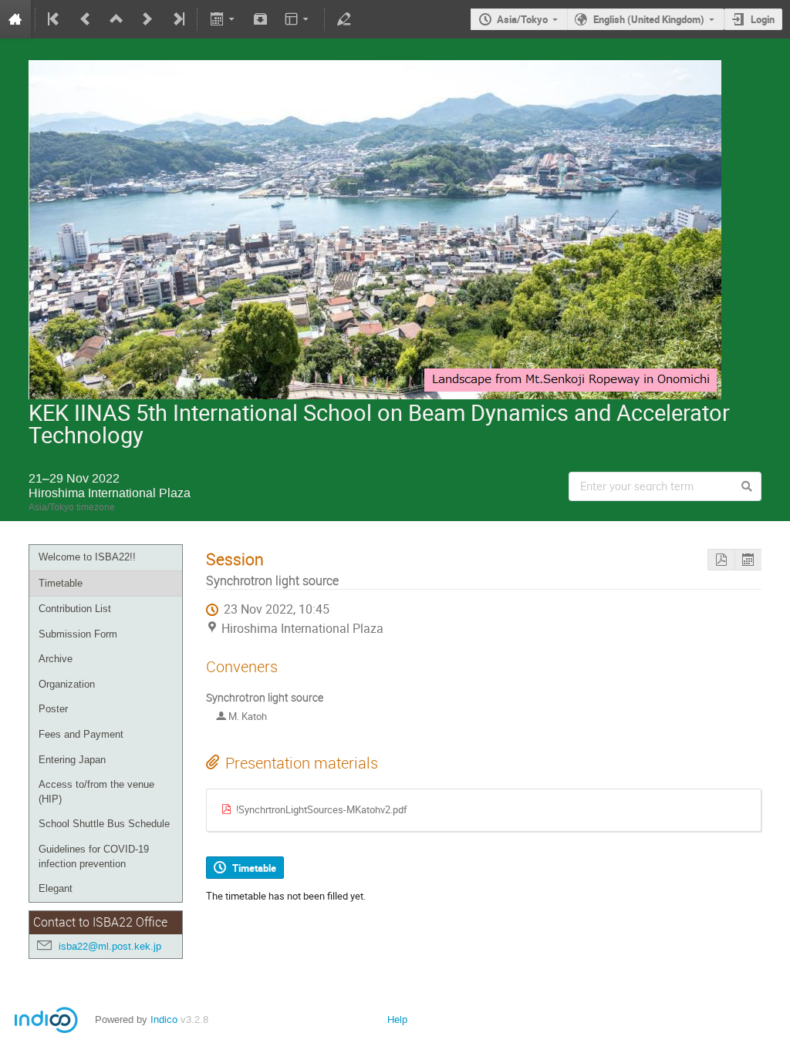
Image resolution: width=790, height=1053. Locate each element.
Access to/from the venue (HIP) (96, 792)
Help (397, 1019)
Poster (53, 709)
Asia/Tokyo (522, 19)
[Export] (223, 19)
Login (763, 19)
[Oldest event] (54, 19)
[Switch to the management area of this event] (344, 19)
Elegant (56, 888)
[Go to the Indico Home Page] (15, 19)
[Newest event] (177, 19)
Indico (163, 1019)
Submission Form (78, 634)
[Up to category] (116, 19)
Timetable (61, 583)
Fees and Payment (81, 734)
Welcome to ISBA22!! (87, 557)
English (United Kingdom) (648, 19)
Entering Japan (72, 759)
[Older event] (85, 19)
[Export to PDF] (720, 560)
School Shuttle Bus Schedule (104, 823)
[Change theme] (298, 19)
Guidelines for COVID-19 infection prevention (94, 856)
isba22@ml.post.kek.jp (110, 946)
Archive (56, 658)
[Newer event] (147, 19)
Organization (67, 684)
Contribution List (75, 608)
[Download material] (260, 19)
